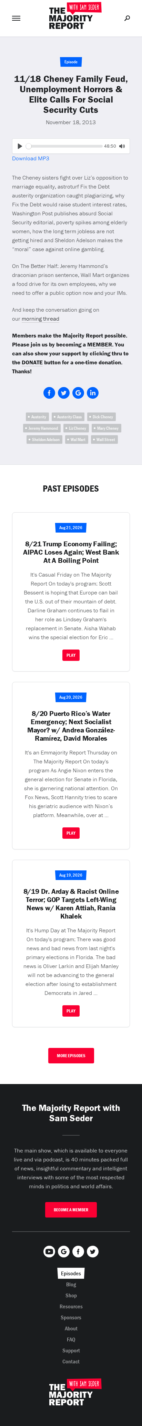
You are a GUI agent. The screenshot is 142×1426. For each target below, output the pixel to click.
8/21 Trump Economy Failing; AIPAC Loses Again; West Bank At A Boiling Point (71, 552)
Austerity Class (69, 417)
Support (71, 1350)
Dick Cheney (103, 417)
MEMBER (99, 344)
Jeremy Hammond (43, 428)
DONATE (32, 362)
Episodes (71, 1273)
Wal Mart (78, 439)
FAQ (71, 1339)
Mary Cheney (108, 428)
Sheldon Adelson (46, 439)
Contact (71, 1361)
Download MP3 (30, 158)
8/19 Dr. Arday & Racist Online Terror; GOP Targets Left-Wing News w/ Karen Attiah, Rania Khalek (71, 903)
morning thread (40, 318)
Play (71, 655)
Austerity (38, 417)
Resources (71, 1306)
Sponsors (71, 1317)
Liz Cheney (77, 428)
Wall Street (106, 439)
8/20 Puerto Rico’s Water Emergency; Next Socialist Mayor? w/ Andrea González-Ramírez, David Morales (71, 725)
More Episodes (71, 1056)
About (71, 1328)
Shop (71, 1295)
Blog (71, 1284)
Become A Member (71, 1210)
